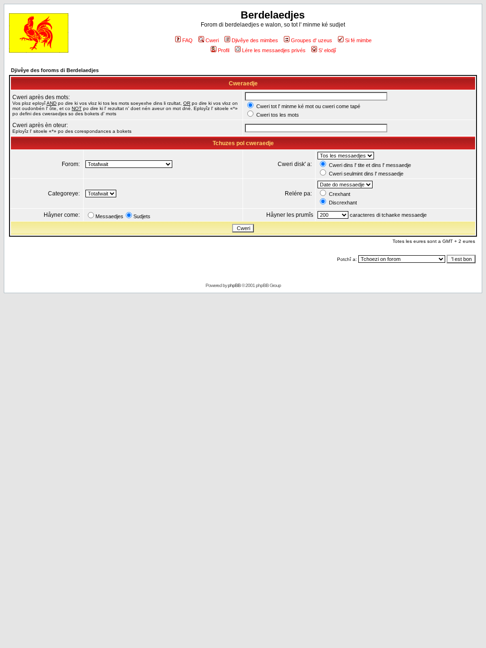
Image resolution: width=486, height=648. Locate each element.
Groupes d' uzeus (311, 40)
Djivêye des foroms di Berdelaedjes (55, 70)
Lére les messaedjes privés (274, 50)
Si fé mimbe (358, 40)
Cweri (212, 40)
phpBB (234, 285)
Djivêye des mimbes (255, 40)
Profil (223, 50)
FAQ (187, 40)
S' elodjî (327, 50)
